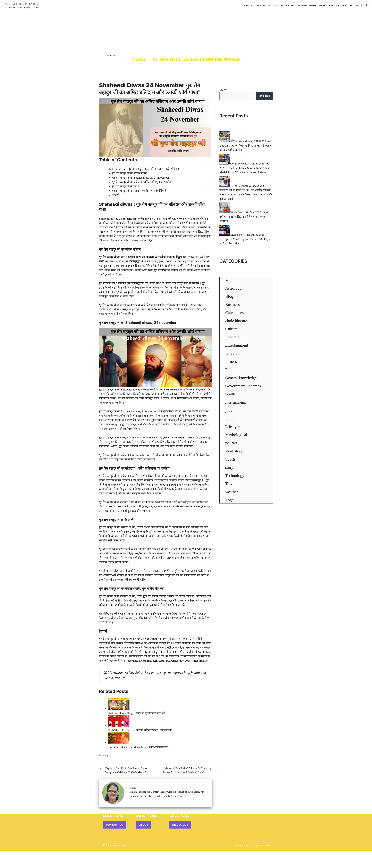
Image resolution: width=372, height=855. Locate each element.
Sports (290, 5)
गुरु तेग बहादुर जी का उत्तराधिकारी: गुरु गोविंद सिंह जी (139, 190)
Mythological (236, 435)
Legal (229, 418)
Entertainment (307, 5)
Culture (278, 5)
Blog (246, 5)
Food (229, 369)
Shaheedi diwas (116, 204)
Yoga (229, 500)
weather (231, 492)
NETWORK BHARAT (22, 4)
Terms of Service (260, 845)
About (143, 824)
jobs (228, 410)
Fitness (231, 361)
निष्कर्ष (115, 195)
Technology (263, 5)
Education (233, 337)
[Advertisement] (186, 33)
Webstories (326, 5)
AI (227, 280)
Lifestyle (232, 426)
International (235, 402)
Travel (230, 483)
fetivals (231, 353)
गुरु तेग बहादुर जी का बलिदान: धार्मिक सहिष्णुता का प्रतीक (141, 182)
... (131, 799)
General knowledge (241, 378)
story (229, 467)
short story (234, 451)
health (230, 394)
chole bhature (236, 320)
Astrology (233, 288)
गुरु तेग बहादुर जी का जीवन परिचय (129, 173)
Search (223, 89)
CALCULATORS (344, 5)
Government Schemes (243, 386)
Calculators (234, 312)
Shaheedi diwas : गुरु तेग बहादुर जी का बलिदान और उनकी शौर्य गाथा (144, 168)
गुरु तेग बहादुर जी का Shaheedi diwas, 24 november (140, 177)
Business (232, 304)
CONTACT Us (114, 824)
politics (231, 443)
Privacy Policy (241, 845)
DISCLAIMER (180, 824)
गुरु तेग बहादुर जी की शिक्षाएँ (126, 186)
